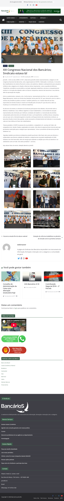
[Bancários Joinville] (3, 20)
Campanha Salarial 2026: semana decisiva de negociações (43, 1)
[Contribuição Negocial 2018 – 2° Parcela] (53, 273)
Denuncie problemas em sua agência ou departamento (17, 435)
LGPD (61, 498)
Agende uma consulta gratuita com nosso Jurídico (15, 428)
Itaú (2, 374)
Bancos (5, 65)
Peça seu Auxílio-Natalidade (9, 449)
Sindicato (11, 65)
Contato (41, 22)
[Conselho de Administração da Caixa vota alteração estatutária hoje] (10, 273)
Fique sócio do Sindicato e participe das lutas (14, 463)
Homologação (5, 438)
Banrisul (3, 376)
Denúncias (50, 498)
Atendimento (23, 18)
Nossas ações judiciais (7, 459)
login (15, 308)
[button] (16, 18)
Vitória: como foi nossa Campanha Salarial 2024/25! (15, 456)
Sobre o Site (36, 498)
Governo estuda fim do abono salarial (15, 236)
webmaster (17, 76)
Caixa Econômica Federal (8, 365)
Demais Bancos (5, 382)
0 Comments (36, 76)
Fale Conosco (43, 498)
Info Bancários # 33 (31, 284)
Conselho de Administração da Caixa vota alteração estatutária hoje (10, 288)
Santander (4, 371)
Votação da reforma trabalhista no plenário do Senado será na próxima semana (47, 237)
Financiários (4, 385)
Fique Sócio (32, 22)
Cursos (3, 431)
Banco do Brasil (5, 363)
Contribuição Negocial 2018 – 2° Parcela (53, 286)
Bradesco (3, 368)
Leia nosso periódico (7, 452)
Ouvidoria (56, 498)
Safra (2, 379)
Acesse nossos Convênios (8, 424)
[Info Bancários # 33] (32, 273)
